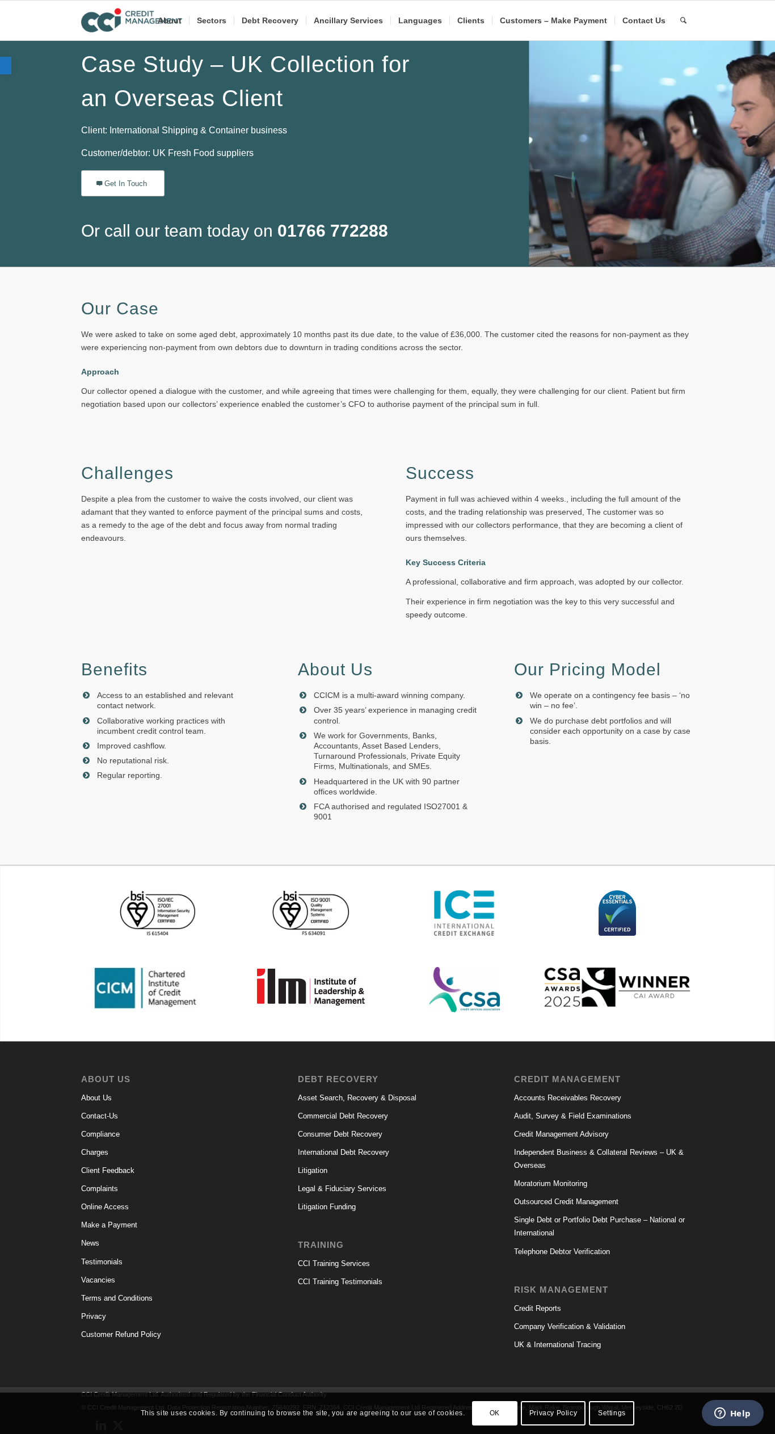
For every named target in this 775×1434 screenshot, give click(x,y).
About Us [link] (96, 1098)
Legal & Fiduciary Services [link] (342, 1188)
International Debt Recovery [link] (343, 1152)
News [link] (90, 1243)
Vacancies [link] (98, 1280)
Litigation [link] (312, 1170)
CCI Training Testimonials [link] (340, 1281)
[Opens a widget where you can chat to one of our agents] (732, 1414)
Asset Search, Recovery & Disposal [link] (357, 1098)
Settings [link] (612, 1413)
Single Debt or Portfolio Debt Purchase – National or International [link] (599, 1226)
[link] (5, 65)
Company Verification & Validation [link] (569, 1326)
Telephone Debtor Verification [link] (562, 1251)
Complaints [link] (99, 1188)
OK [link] (495, 1413)
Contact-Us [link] (99, 1116)
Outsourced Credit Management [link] (566, 1201)
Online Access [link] (105, 1206)
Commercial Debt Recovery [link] (343, 1116)
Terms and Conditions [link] (117, 1298)
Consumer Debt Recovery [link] (340, 1134)
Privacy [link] (93, 1316)
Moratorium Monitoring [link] (550, 1183)
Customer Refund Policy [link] (121, 1334)
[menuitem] (169, 20)
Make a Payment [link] (109, 1225)
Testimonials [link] (102, 1262)
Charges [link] (94, 1152)
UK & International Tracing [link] (557, 1344)
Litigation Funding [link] (327, 1206)
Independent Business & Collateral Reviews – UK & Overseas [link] (599, 1159)
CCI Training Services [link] (334, 1263)
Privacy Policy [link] (553, 1413)
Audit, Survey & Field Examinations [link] (572, 1116)
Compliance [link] (100, 1134)
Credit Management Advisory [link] (561, 1134)
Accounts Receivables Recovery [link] (567, 1098)
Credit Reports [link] (537, 1308)
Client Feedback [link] (107, 1170)
